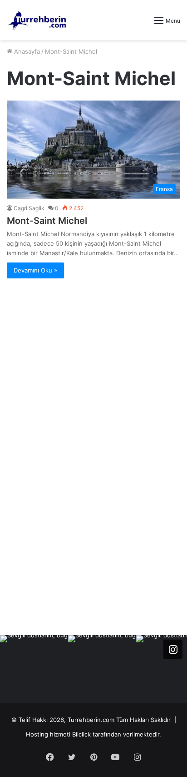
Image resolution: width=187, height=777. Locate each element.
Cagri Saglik (29, 208)
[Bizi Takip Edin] (173, 649)
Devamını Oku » (35, 270)
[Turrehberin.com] (38, 20)
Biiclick (81, 734)
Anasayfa (26, 51)
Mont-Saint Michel (47, 220)
